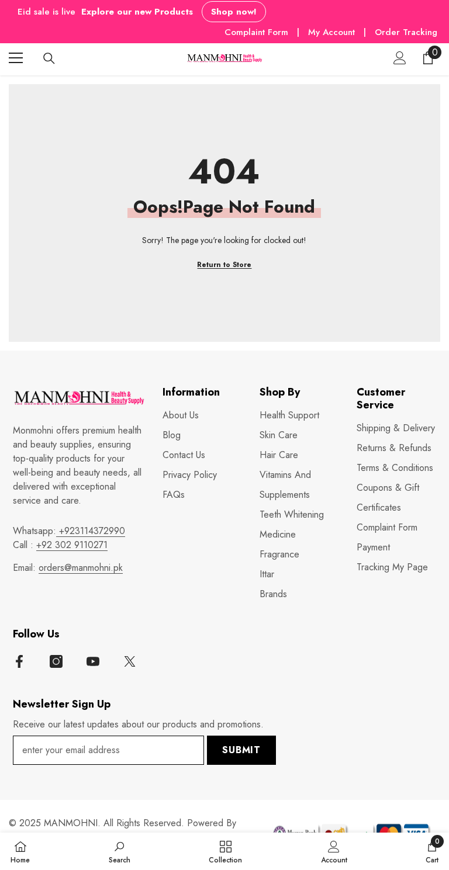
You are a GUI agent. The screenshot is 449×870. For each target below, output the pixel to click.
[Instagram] (56, 661)
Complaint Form (256, 32)
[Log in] (399, 57)
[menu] (16, 58)
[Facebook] (19, 661)
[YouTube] (93, 661)
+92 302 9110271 (72, 545)
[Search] (49, 58)
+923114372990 (90, 531)
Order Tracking (406, 32)
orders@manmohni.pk (81, 567)
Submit (241, 750)
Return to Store (224, 264)
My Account (333, 32)
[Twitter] (130, 661)
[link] (120, 851)
